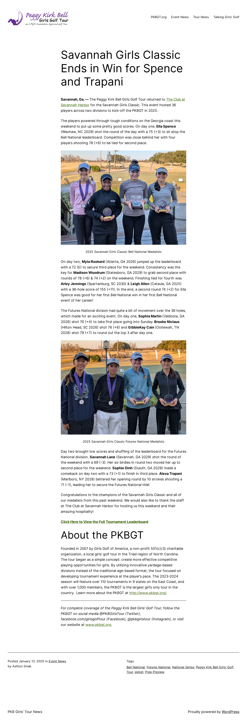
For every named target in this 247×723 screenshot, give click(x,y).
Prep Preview (154, 672)
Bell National (136, 667)
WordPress (230, 712)
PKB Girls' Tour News (25, 712)
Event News (57, 661)
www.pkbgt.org (98, 625)
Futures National (158, 667)
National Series (183, 667)
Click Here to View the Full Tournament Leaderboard (104, 522)
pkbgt (139, 672)
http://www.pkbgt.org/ (147, 593)
